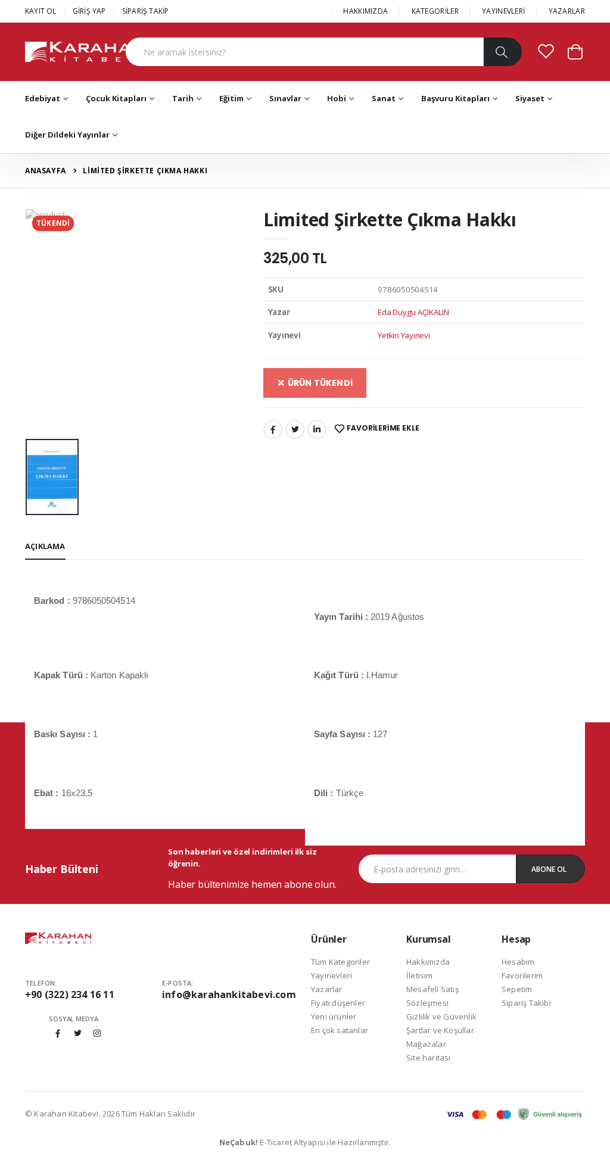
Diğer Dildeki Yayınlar (67, 134)
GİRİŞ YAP (89, 11)
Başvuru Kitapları (455, 98)
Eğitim (231, 98)
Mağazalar (426, 1044)
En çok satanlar (339, 1030)
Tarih (183, 98)
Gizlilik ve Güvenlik (441, 1016)
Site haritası (428, 1057)
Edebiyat (42, 98)
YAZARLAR (567, 11)
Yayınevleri (331, 975)
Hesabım (518, 961)
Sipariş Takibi (526, 1002)
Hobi (336, 98)
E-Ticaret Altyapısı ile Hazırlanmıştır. (305, 1142)
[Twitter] (294, 429)
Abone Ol (549, 869)
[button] (575, 51)
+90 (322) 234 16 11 (69, 994)
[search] (502, 52)
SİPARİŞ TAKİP (145, 11)
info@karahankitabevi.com (229, 994)
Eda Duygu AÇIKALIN (413, 312)
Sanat (384, 98)
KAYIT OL (41, 11)
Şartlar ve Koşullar (440, 1030)
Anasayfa (45, 171)
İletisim (419, 975)
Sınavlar (285, 98)
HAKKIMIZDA (365, 11)
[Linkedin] (316, 429)
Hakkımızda (428, 961)
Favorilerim (522, 975)
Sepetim (517, 989)
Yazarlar (327, 989)
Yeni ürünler (333, 1016)
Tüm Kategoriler (340, 961)
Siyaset (529, 98)
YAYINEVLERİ (503, 11)
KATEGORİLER (435, 11)
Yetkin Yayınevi (404, 335)
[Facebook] (272, 429)
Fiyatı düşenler (338, 1002)
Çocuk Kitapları (116, 98)
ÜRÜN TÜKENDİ (319, 383)
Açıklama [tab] (45, 546)
